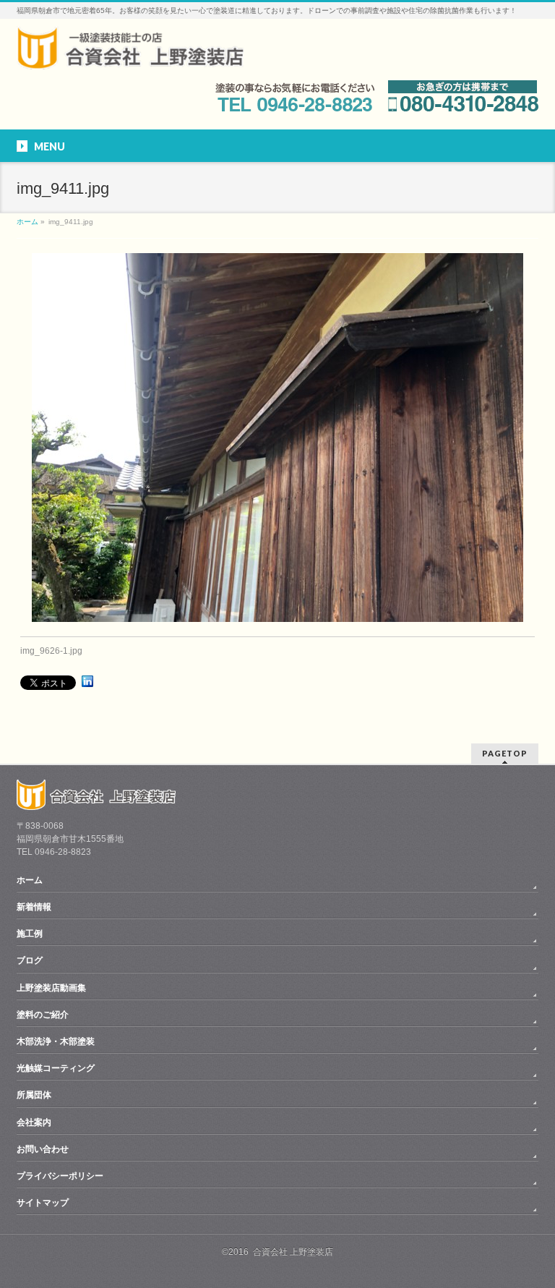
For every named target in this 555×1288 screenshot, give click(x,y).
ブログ (30, 960)
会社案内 (34, 1122)
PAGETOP (505, 753)
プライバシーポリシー (60, 1176)
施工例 (30, 934)
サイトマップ (43, 1203)
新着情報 (34, 907)
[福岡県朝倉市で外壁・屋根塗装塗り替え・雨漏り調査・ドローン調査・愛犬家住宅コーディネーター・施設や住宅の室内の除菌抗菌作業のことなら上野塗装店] (130, 53)
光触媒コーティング (56, 1068)
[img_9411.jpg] (278, 437)
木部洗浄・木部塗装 (56, 1041)
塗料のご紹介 (43, 1015)
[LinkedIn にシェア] (87, 681)
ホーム (30, 880)
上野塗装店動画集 (51, 988)
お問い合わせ (43, 1149)
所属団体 (34, 1095)
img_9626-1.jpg (51, 651)
